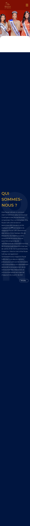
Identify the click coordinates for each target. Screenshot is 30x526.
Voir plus (23, 280)
